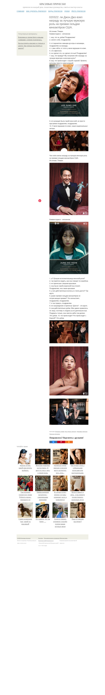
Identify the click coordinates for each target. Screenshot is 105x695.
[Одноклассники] (69, 442)
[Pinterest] (61, 442)
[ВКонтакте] (53, 442)
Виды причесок (55, 10)
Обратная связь (63, 538)
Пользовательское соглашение (51, 538)
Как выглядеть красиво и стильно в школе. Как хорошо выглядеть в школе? (31, 45)
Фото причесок (78, 10)
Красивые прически (52, 4)
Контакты (40, 538)
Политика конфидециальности (46, 540)
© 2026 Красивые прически (23, 538)
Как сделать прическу (36, 10)
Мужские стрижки (59, 431)
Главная (20, 10)
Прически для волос (54, 434)
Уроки (67, 10)
